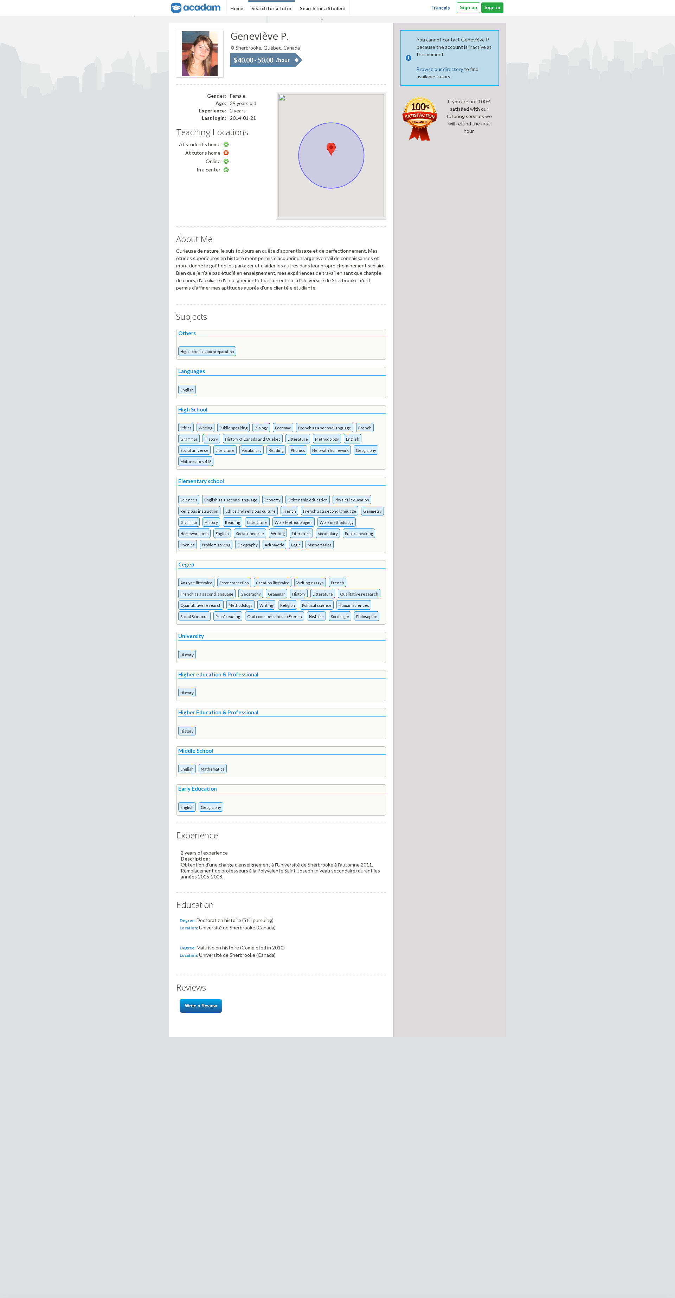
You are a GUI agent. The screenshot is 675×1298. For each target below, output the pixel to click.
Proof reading (228, 616)
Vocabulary (252, 450)
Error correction (234, 582)
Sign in (492, 7)
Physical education (352, 500)
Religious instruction (199, 511)
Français (440, 8)
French (365, 428)
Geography (366, 450)
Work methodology (337, 522)
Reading (276, 450)
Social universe (194, 450)
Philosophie (366, 616)
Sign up (468, 7)
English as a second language (230, 500)
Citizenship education (308, 500)
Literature (225, 450)
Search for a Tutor (271, 8)
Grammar (189, 439)
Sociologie (340, 616)
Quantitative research (200, 605)
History (211, 439)
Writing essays (310, 582)
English (187, 390)
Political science (317, 605)
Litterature (298, 439)
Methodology (327, 439)
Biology (261, 428)
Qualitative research (359, 594)
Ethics (186, 428)
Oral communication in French (274, 616)
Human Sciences (354, 605)
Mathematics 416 (195, 461)
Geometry (372, 511)
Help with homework (330, 450)
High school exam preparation (207, 351)
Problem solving (216, 545)
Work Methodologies (294, 522)
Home (236, 8)
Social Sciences (194, 616)
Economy (283, 428)
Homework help (194, 533)
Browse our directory (440, 69)
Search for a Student (323, 8)
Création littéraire (272, 582)
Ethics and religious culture (250, 511)
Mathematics (320, 545)
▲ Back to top (651, 1287)
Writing (205, 428)
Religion (287, 605)
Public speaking (233, 428)
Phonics (298, 450)
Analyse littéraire (196, 582)
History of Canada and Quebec (253, 439)
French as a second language (324, 428)
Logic (296, 545)
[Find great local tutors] (195, 7)
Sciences (188, 500)
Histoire (316, 616)
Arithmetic (274, 545)
